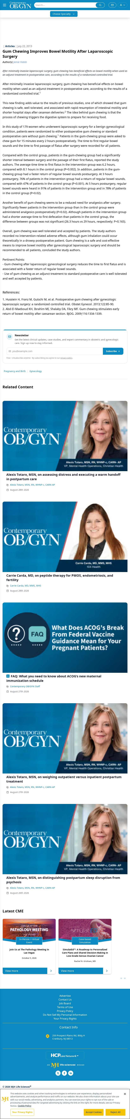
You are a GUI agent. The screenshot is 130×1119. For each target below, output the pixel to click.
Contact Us (65, 999)
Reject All (115, 1112)
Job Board (65, 1003)
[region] (65, 1104)
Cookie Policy (24, 1105)
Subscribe (111, 351)
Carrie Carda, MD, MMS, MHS (25, 585)
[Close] (124, 1093)
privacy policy (66, 358)
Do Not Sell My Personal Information (65, 1015)
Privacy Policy (65, 1011)
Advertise (65, 995)
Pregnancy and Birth (15, 371)
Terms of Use (65, 1007)
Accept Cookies (94, 1112)
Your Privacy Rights (65, 1018)
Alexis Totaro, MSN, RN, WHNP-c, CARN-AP (32, 484)
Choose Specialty (62, 13)
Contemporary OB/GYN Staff (25, 686)
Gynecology (35, 371)
